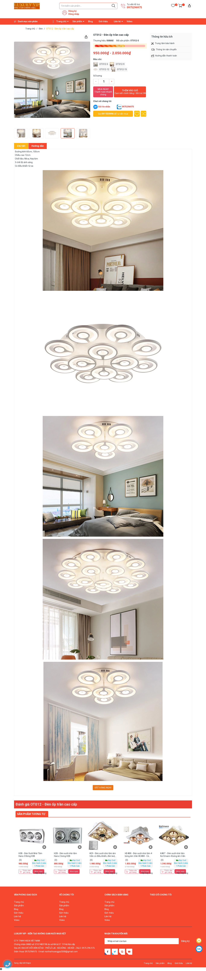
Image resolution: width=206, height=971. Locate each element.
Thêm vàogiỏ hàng (26, 871)
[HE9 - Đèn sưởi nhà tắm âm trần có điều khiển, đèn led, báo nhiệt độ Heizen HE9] (103, 835)
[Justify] (113, 6)
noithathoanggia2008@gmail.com (61, 951)
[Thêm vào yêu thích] (137, 114)
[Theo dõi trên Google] (122, 952)
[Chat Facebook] (95, 107)
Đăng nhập (73, 14)
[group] (52, 80)
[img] (189, 5)
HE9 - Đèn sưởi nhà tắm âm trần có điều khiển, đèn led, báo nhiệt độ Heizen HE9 (102, 856)
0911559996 (107, 114)
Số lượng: (97, 76)
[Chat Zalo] (119, 107)
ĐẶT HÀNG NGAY (103, 787)
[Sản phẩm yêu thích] (173, 6)
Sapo (28, 963)
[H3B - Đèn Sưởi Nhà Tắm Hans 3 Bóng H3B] (32, 835)
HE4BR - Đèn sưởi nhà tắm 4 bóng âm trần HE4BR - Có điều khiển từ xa (138, 856)
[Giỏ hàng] (180, 6)
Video (129, 21)
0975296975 (134, 7)
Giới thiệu (103, 21)
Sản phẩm (77, 21)
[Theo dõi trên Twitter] (115, 952)
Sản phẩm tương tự (31, 814)
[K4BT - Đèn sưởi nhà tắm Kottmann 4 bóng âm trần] (174, 835)
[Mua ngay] (45, 840)
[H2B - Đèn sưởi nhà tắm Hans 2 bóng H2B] (67, 835)
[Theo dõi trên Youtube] (129, 952)
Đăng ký (72, 11)
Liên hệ (117, 21)
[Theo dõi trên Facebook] (108, 952)
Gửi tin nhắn (104, 106)
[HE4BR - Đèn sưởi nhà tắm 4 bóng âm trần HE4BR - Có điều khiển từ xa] (138, 835)
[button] (20, 79)
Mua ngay (103, 92)
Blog (90, 21)
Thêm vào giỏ (130, 91)
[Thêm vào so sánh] (143, 114)
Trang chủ (61, 21)
